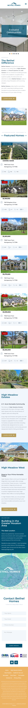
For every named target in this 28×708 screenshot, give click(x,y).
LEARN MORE (8, 98)
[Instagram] (16, 662)
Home (6, 670)
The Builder (21, 675)
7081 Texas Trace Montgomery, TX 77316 (10, 165)
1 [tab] (9, 53)
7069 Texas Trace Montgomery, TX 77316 (10, 241)
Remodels (5, 675)
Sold (4, 182)
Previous (3, 30)
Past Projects (8, 672)
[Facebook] (12, 662)
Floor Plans (13, 675)
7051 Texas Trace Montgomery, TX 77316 (10, 279)
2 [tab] (11, 53)
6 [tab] (18, 53)
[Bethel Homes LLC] (14, 4)
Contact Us (9, 678)
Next (25, 30)
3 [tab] (13, 53)
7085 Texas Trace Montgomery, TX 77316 (10, 355)
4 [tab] (14, 53)
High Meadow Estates (16, 670)
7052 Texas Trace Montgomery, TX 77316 (10, 317)
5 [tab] (16, 53)
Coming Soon (7, 143)
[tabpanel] (14, 30)
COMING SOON (8, 509)
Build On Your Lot (18, 672)
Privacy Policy (17, 678)
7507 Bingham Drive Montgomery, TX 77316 (10, 203)
